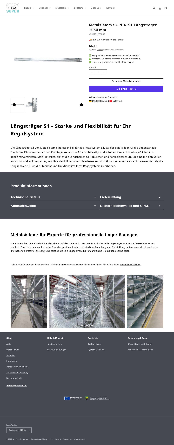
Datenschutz (12, 349)
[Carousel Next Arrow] (81, 104)
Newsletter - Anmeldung (140, 349)
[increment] (104, 72)
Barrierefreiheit (14, 378)
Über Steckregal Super (140, 344)
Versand (58, 439)
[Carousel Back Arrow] (14, 104)
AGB (8, 344)
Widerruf (10, 355)
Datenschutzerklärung (39, 439)
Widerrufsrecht (79, 439)
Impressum (11, 361)
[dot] (82, 325)
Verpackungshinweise (17, 367)
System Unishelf (96, 349)
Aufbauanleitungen (56, 349)
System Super (95, 344)
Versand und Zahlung (17, 372)
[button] (29, 8)
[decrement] (92, 72)
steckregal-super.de (20, 439)
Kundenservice (54, 344)
